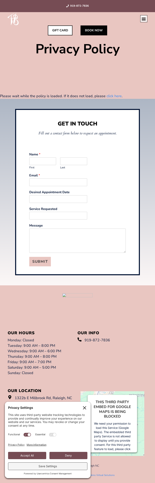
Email (34, 175)
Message (36, 226)
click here (114, 96)
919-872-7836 (79, 6)
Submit (40, 261)
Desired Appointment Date (49, 192)
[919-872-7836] (80, 339)
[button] (143, 18)
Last (62, 167)
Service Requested (43, 209)
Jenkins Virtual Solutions (101, 475)
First (32, 167)
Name (34, 154)
